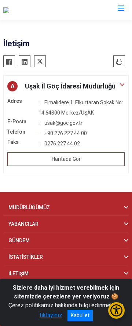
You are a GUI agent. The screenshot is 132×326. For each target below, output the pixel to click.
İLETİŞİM (18, 273)
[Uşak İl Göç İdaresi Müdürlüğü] (41, 10)
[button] (66, 86)
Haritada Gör (66, 159)
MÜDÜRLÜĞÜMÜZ (29, 207)
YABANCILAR (23, 224)
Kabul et (80, 315)
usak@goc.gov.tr (63, 123)
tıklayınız (51, 315)
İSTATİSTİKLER (25, 257)
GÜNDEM (19, 240)
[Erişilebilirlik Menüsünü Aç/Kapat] (116, 310)
